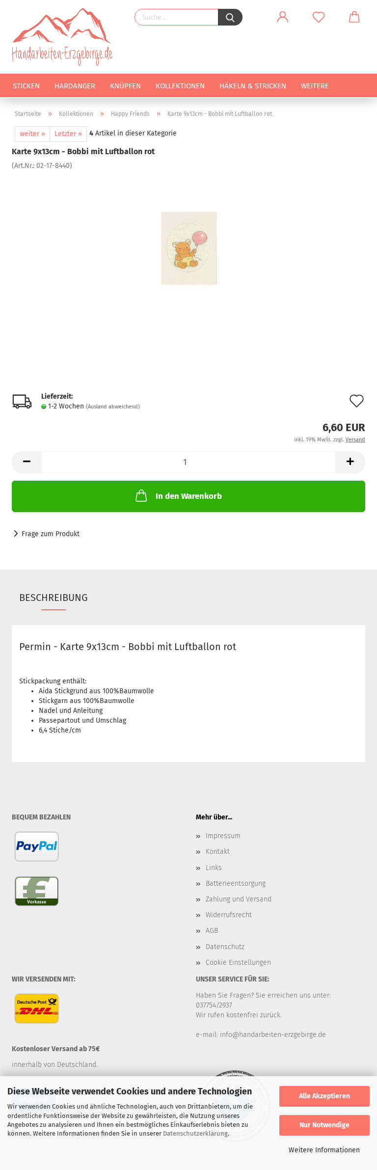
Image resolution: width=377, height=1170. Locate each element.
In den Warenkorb (189, 496)
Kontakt (218, 851)
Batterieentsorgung (236, 883)
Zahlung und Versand (238, 899)
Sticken (26, 86)
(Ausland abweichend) (113, 407)
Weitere (315, 86)
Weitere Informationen (324, 1150)
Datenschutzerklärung (195, 1133)
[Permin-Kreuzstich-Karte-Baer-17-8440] (188, 244)
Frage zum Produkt (51, 534)
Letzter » (68, 134)
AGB (212, 930)
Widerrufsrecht (229, 915)
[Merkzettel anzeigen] (318, 17)
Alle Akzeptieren (324, 1096)
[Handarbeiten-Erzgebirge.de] (66, 37)
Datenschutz (225, 947)
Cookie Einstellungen (238, 962)
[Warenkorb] (355, 17)
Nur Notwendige (324, 1125)
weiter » (32, 134)
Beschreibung (53, 597)
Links (214, 868)
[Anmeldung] (282, 17)
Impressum (223, 836)
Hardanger (74, 86)
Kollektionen (180, 86)
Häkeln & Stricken (252, 86)
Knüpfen (125, 86)
